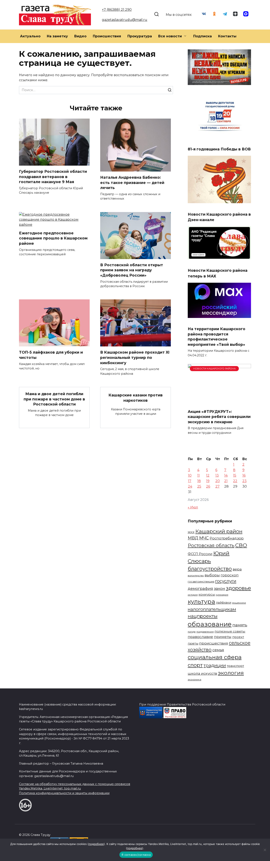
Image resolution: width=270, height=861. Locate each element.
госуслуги (225, 581)
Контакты (227, 36)
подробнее (96, 844)
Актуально (30, 36)
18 (199, 481)
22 (235, 481)
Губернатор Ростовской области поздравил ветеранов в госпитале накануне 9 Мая (53, 176)
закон (219, 588)
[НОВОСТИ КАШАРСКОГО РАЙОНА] (219, 403)
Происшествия (107, 36)
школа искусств (202, 673)
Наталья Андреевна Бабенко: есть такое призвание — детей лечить (132, 182)
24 (190, 486)
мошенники (239, 602)
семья (218, 650)
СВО (241, 545)
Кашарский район (218, 531)
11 (198, 475)
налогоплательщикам (212, 609)
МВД (193, 538)
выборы (212, 575)
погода (192, 631)
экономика (194, 679)
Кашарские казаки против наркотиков (136, 398)
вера (237, 569)
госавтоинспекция (201, 581)
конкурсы (206, 594)
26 (208, 486)
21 (226, 481)
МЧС (204, 538)
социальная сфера (215, 657)
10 (190, 475)
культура (201, 601)
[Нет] (265, 850)
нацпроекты (202, 616)
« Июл (193, 507)
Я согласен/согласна (136, 854)
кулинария (222, 594)
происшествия (213, 643)
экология (231, 673)
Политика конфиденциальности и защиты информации (64, 793)
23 (244, 481)
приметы (222, 636)
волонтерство (196, 575)
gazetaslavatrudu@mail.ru (124, 20)
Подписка (202, 36)
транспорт (235, 666)
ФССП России (200, 554)
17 (189, 481)
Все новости (170, 36)
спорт (195, 665)
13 (217, 475)
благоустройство (210, 569)
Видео (80, 36)
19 (207, 481)
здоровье (238, 588)
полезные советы (230, 631)
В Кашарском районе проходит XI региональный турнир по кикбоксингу (134, 357)
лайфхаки (223, 602)
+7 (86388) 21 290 (117, 10)
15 (234, 475)
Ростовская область (211, 545)
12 (207, 475)
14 (226, 475)
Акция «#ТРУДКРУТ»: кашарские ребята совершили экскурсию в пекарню (219, 416)
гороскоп (230, 575)
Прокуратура (139, 36)
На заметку (57, 36)
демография (200, 588)
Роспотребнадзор (227, 538)
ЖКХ (191, 532)
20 (217, 481)
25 (199, 486)
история (193, 594)
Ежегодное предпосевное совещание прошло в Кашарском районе (53, 238)
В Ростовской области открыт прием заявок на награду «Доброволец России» (131, 270)
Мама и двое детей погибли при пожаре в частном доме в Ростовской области (54, 399)
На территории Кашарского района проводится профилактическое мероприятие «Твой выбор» (216, 337)
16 (244, 475)
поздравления (205, 631)
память (239, 624)
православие (200, 636)
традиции (215, 665)
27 (217, 486)
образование (210, 624)
